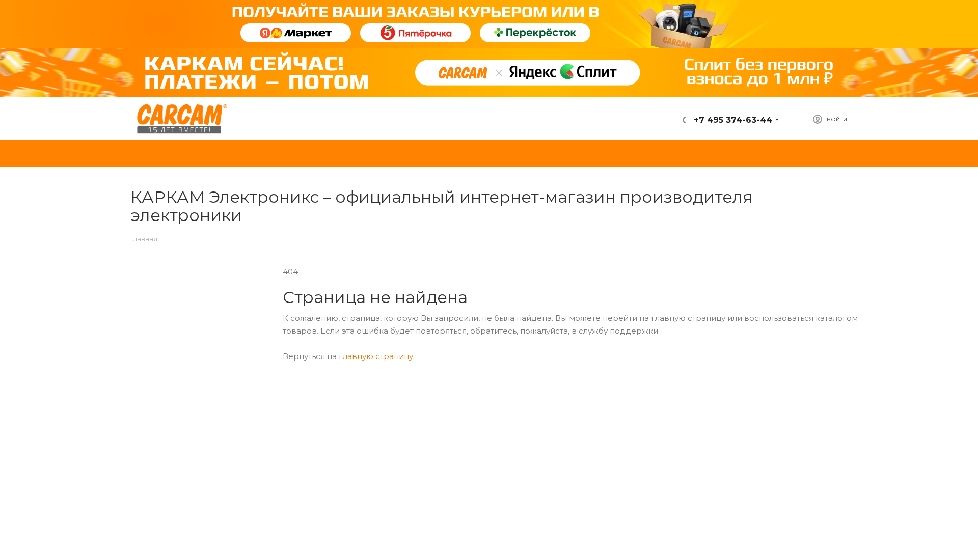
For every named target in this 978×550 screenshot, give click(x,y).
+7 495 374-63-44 (731, 120)
